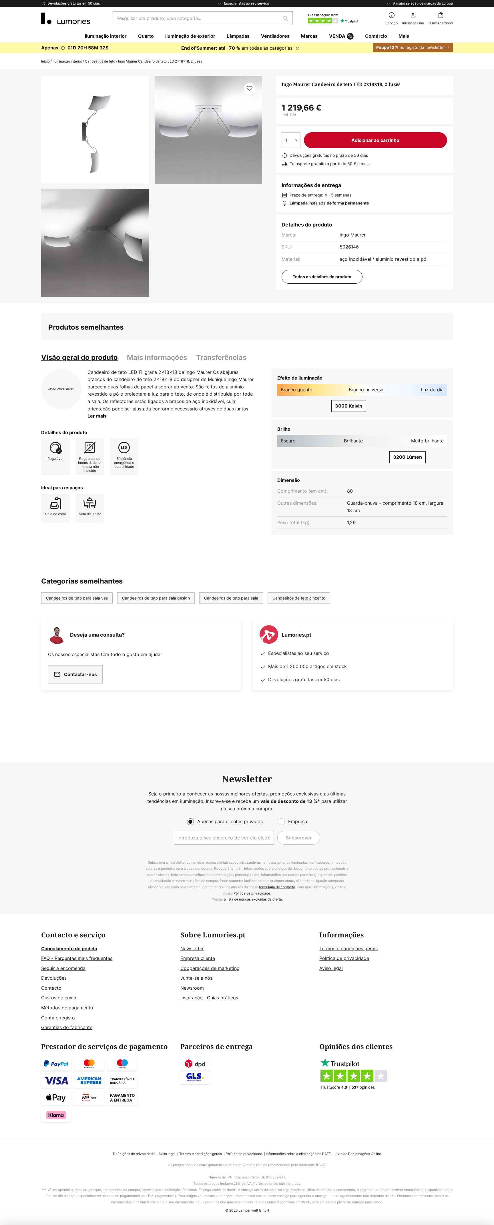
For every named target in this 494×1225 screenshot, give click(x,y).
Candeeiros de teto (100, 61)
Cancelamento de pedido (69, 948)
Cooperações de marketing (210, 968)
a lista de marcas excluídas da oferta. (253, 899)
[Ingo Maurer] (61, 389)
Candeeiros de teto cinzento (298, 598)
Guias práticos (222, 998)
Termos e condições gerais (348, 948)
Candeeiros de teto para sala (231, 598)
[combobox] (202, 18)
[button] (95, 243)
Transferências (221, 357)
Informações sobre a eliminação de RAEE (298, 1153)
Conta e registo (58, 1018)
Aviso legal (331, 968)
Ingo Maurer (353, 235)
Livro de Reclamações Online (357, 1153)
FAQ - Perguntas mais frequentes (76, 958)
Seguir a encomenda (63, 968)
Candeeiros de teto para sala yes (77, 598)
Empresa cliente (197, 958)
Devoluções (54, 978)
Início (45, 61)
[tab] (79, 357)
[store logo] (65, 18)
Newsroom (192, 988)
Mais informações (157, 357)
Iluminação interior (67, 61)
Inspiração (191, 998)
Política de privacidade (252, 893)
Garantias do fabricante (66, 1027)
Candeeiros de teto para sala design (156, 598)
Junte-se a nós (196, 978)
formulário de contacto (277, 887)
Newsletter (192, 948)
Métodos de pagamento (67, 1008)
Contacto (51, 988)
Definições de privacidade (134, 1153)
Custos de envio (58, 998)
